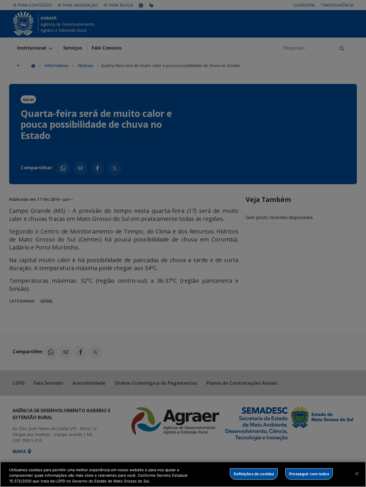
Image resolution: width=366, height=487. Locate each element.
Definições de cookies (254, 473)
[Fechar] (357, 473)
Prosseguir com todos (309, 473)
